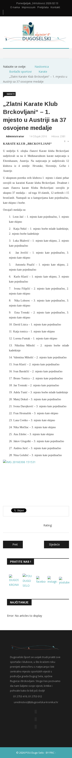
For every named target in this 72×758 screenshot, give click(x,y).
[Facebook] (36, 712)
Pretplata (43, 7)
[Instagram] (36, 727)
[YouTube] (36, 719)
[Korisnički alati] (66, 141)
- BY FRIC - (50, 752)
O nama (15, 7)
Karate (11, 94)
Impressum (28, 7)
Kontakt (55, 7)
